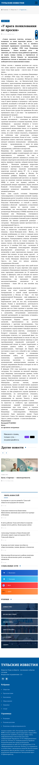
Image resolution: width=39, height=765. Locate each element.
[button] (3, 453)
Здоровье (6, 705)
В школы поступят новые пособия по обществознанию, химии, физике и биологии (17, 546)
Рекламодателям (9, 722)
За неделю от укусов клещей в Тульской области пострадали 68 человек (15, 501)
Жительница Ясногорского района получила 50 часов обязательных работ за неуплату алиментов (17, 557)
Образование (7, 701)
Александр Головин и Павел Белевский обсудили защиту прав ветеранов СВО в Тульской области (15, 535)
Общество (13, 9)
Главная (5, 9)
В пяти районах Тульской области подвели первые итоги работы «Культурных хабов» (16, 524)
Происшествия (8, 693)
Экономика (7, 697)
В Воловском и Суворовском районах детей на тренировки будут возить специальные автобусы (17, 479)
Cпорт (5, 708)
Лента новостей (11, 495)
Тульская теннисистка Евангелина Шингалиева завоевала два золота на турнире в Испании (17, 513)
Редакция (6, 718)
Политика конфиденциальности (14, 726)
